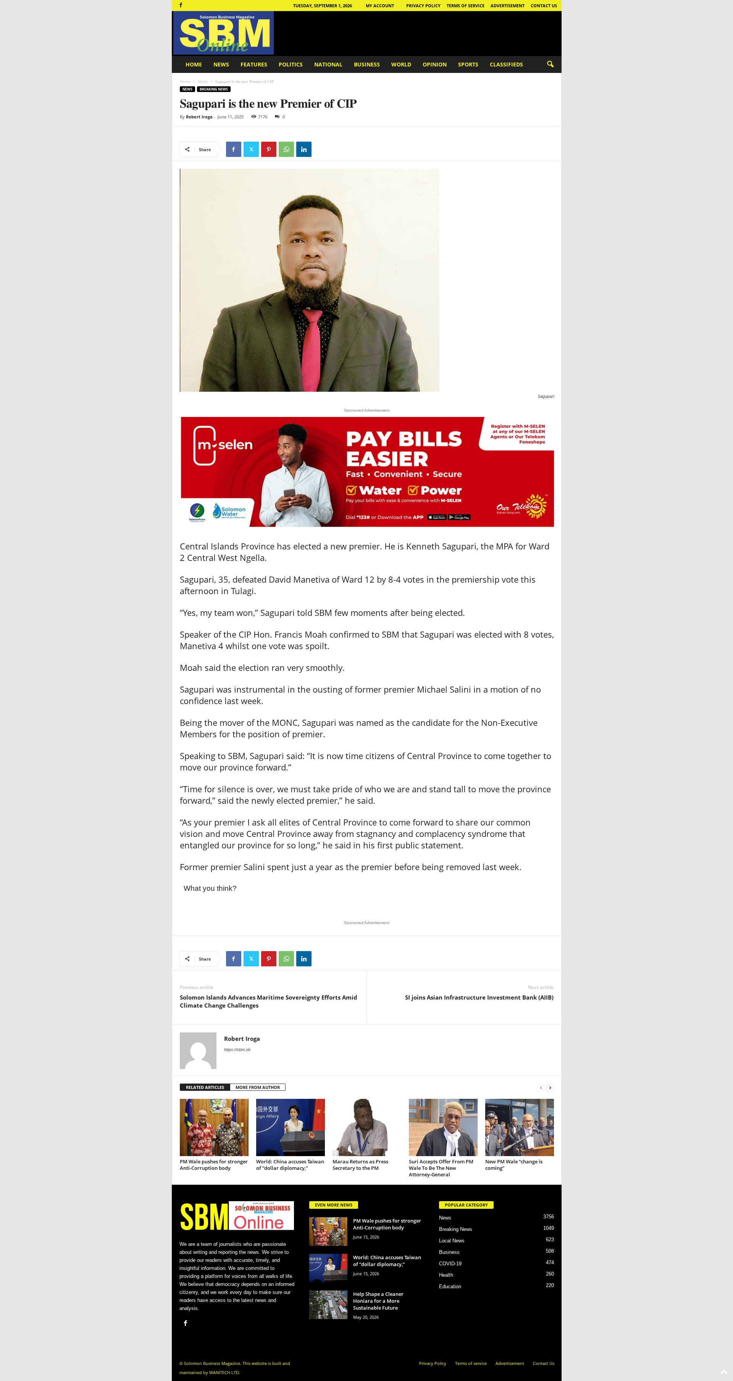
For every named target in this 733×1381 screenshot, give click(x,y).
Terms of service (465, 5)
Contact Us (544, 5)
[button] (550, 64)
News (221, 64)
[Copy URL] (321, 149)
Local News (452, 1241)
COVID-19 (450, 1263)
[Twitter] (251, 149)
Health (446, 1275)
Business (367, 64)
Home (194, 64)
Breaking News (214, 89)
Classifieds (506, 64)
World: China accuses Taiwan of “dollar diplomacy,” (290, 1164)
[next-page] (550, 1088)
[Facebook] (181, 5)
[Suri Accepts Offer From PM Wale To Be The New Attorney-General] (443, 1127)
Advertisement (508, 5)
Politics (291, 64)
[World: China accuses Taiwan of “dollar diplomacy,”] (290, 1127)
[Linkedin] (304, 149)
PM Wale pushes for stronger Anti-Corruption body (214, 1164)
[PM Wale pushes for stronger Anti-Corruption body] (214, 1127)
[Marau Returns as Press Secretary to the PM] (367, 1127)
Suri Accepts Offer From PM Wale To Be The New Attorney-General (441, 1168)
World (401, 64)
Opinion (435, 64)
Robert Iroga (199, 117)
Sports (468, 64)
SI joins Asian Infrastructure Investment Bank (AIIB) (479, 997)
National (328, 64)
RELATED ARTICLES (205, 1087)
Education (450, 1286)
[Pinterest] (268, 149)
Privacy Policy (423, 5)
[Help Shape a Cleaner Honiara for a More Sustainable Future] (328, 1305)
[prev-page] (541, 1088)
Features (254, 64)
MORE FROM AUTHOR (258, 1087)
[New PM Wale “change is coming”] (519, 1127)
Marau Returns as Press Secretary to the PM (360, 1164)
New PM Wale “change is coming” (513, 1164)
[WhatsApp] (286, 149)
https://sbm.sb (237, 1049)
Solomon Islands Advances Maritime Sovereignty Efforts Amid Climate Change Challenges (268, 1001)
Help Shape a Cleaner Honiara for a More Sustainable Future (378, 1301)
